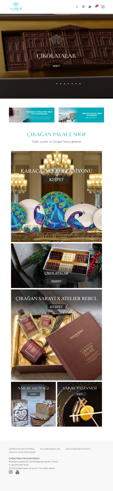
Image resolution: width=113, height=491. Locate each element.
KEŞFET (53, 66)
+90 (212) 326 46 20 (19, 465)
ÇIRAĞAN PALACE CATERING (21, 449)
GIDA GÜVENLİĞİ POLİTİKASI (78, 449)
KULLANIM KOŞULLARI (50, 449)
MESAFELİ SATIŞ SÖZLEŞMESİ (22, 452)
